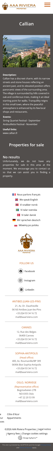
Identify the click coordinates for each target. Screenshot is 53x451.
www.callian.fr (10, 133)
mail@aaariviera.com (26, 317)
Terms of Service (26, 447)
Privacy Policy (46, 445)
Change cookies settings (35, 433)
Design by (30, 438)
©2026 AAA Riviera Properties (20, 429)
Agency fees (13, 433)
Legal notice (44, 429)
